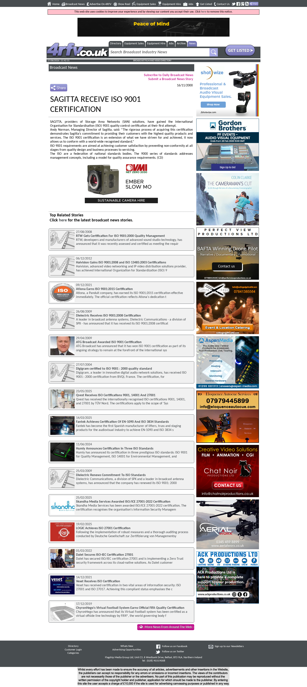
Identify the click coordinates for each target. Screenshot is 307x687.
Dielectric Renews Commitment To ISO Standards (111, 475)
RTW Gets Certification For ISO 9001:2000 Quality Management (120, 236)
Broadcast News (75, 4)
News (192, 43)
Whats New (127, 646)
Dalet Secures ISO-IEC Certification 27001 (104, 555)
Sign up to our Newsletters (229, 646)
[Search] (213, 52)
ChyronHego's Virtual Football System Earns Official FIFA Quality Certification (130, 608)
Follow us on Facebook (174, 646)
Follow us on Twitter (173, 651)
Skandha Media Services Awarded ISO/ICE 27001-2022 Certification (123, 501)
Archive (181, 43)
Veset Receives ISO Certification (98, 581)
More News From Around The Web (168, 627)
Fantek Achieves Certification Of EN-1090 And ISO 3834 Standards (122, 422)
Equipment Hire (171, 4)
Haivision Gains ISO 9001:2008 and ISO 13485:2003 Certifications (121, 262)
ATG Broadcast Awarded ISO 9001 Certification (109, 342)
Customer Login (73, 650)
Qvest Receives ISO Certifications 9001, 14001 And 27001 (115, 395)
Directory (115, 43)
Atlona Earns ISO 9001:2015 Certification (104, 289)
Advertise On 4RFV (100, 4)
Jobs (190, 4)
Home (56, 4)
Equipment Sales (146, 4)
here (203, 11)
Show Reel (124, 4)
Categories (73, 653)
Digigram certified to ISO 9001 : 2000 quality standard (114, 368)
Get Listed (206, 4)
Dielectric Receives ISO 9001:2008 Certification (108, 315)
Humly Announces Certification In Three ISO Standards (114, 448)
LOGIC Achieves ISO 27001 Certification (103, 528)
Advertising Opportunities (126, 650)
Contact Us (223, 4)
